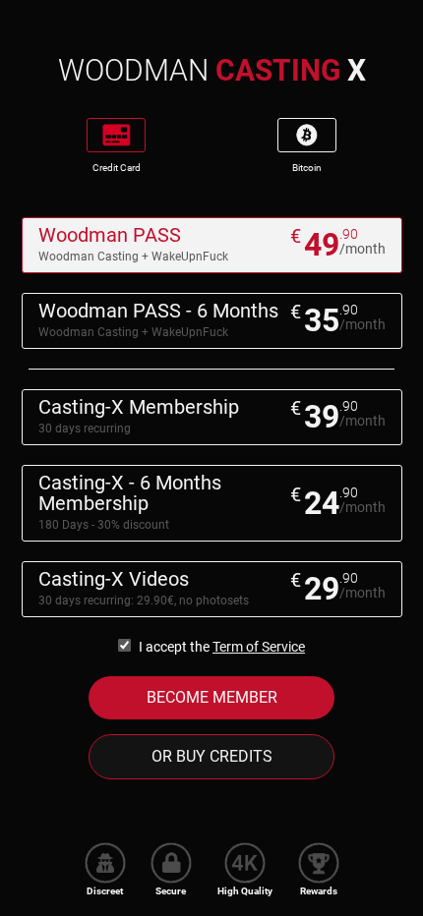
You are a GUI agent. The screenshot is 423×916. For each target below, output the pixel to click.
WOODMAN (212, 70)
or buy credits (211, 756)
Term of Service (258, 647)
